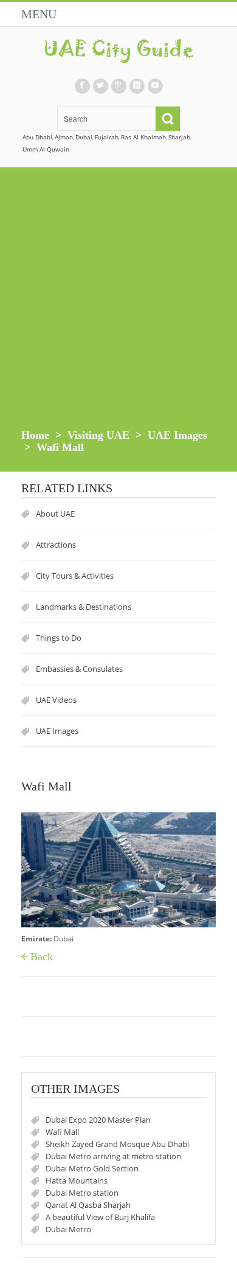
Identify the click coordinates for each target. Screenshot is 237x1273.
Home (35, 435)
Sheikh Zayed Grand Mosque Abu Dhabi (117, 1144)
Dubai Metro (68, 1229)
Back (41, 956)
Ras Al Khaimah (143, 137)
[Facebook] (82, 86)
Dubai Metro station (82, 1192)
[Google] (118, 86)
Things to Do (58, 637)
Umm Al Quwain (45, 149)
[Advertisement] (118, 304)
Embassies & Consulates (79, 668)
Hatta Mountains (77, 1180)
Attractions (56, 544)
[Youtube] (155, 86)
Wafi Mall (62, 1131)
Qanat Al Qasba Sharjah (88, 1204)
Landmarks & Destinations (83, 606)
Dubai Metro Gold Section (92, 1168)
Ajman (64, 137)
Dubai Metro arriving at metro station (113, 1156)
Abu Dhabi (37, 137)
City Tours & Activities (75, 575)
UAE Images (177, 435)
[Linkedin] (136, 86)
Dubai (83, 137)
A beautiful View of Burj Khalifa (100, 1217)
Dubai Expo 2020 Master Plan (98, 1119)
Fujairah (106, 137)
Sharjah (179, 137)
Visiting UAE (98, 435)
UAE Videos (56, 699)
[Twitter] (100, 86)
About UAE (55, 513)
